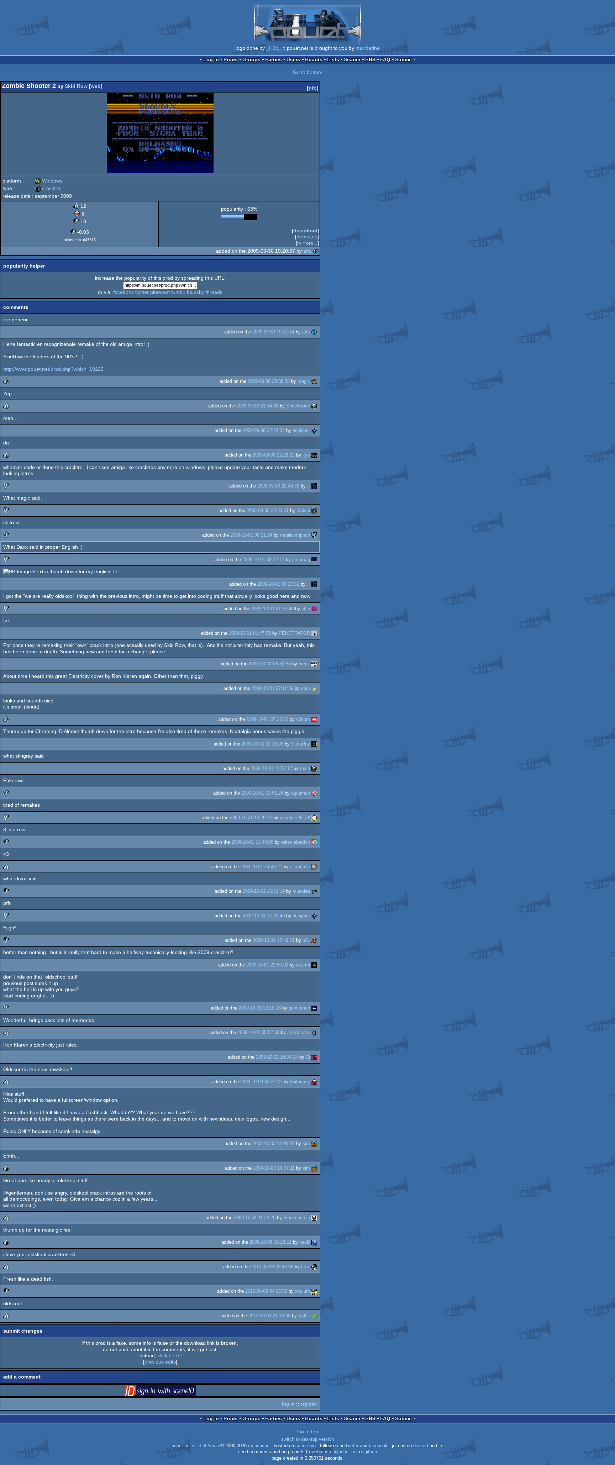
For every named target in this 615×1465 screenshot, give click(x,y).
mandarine (368, 48)
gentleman (299, 1008)
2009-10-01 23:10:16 (260, 1008)
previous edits (160, 1362)
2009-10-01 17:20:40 (264, 915)
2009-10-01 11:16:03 (262, 744)
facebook (123, 292)
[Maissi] (314, 510)
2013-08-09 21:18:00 (269, 1315)
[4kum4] (314, 965)
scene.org (305, 1445)
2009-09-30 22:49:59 (278, 486)
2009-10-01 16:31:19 (264, 891)
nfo (313, 88)
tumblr (178, 292)
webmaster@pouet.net (334, 1451)
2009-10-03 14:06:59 (274, 1143)
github (370, 1451)
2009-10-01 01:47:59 (250, 633)
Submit (403, 59)
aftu (307, 251)
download (305, 230)
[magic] (314, 381)
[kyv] (314, 455)
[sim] (314, 1143)
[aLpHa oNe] (314, 1032)
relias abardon (295, 842)
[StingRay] (314, 744)
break (304, 663)
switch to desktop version (307, 1439)
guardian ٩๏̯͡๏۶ (295, 817)
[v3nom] (314, 719)
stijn (305, 608)
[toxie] (314, 768)
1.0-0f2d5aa (207, 1445)
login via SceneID (171, 1392)
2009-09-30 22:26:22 (274, 455)
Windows (48, 181)
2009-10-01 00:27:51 (278, 584)
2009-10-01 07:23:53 (267, 719)
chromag (301, 559)
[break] (314, 663)
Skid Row (76, 86)
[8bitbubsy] (314, 1081)
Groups (251, 59)
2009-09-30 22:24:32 (264, 430)
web (96, 86)
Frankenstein (296, 1217)
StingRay (300, 744)
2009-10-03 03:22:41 (261, 1081)
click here (168, 1355)
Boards (313, 59)
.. (308, 486)
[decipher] (314, 430)
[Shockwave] (314, 406)
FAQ (385, 59)
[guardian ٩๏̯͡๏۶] (314, 817)
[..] (314, 486)
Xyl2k (304, 1315)
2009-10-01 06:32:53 (270, 663)
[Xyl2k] (314, 1315)
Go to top (307, 1431)
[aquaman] (314, 793)
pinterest (160, 292)
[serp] (314, 688)
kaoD (304, 1242)
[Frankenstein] (314, 1217)
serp (305, 688)
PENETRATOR (294, 633)
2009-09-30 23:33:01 (268, 510)
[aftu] (316, 251)
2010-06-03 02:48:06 (272, 1266)
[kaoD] (314, 1242)
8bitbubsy (300, 1081)
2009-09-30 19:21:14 (273, 331)
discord (420, 1445)
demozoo (306, 236)
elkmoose (300, 866)
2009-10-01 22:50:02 (267, 965)
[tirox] (314, 1266)
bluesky (195, 292)
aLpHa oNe (298, 1032)
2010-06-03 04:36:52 (266, 1291)
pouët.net (181, 1445)
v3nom (303, 719)
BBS (370, 59)
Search (352, 59)
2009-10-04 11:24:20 (254, 1217)
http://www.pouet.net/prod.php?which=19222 (53, 369)
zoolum (302, 1291)
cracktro (47, 188)
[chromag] (314, 559)
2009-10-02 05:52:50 (258, 1032)
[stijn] (314, 608)
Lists (333, 59)
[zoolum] (314, 1291)
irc (440, 1445)
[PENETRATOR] (314, 633)
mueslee (301, 891)
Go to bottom (307, 72)
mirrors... (307, 243)
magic (304, 381)
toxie (305, 768)
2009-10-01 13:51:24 (262, 793)
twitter (142, 292)
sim (306, 1143)
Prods (231, 59)
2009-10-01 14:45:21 (261, 866)
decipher (301, 430)
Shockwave (298, 406)
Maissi (303, 510)
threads (213, 292)
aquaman (300, 793)
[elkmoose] (314, 866)
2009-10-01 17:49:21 (274, 940)
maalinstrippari (295, 535)
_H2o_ (273, 48)
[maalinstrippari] (314, 535)
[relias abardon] (314, 842)
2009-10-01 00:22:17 (263, 559)
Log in (211, 59)
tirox (305, 1266)
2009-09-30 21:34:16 (257, 406)
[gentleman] (314, 1008)
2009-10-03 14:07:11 (274, 1168)
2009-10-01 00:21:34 (251, 535)
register (308, 1404)
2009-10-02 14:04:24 (277, 1057)
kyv (306, 455)
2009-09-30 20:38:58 (269, 381)
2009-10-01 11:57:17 (271, 768)
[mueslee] (314, 891)
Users (293, 59)
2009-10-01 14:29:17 (251, 817)
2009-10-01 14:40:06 (252, 842)
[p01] (314, 940)
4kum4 (303, 965)
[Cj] (314, 1057)
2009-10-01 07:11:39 (272, 688)
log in (288, 1404)
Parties (273, 59)
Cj (308, 1057)
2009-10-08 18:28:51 (270, 1242)
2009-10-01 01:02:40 (273, 608)
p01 (306, 940)
